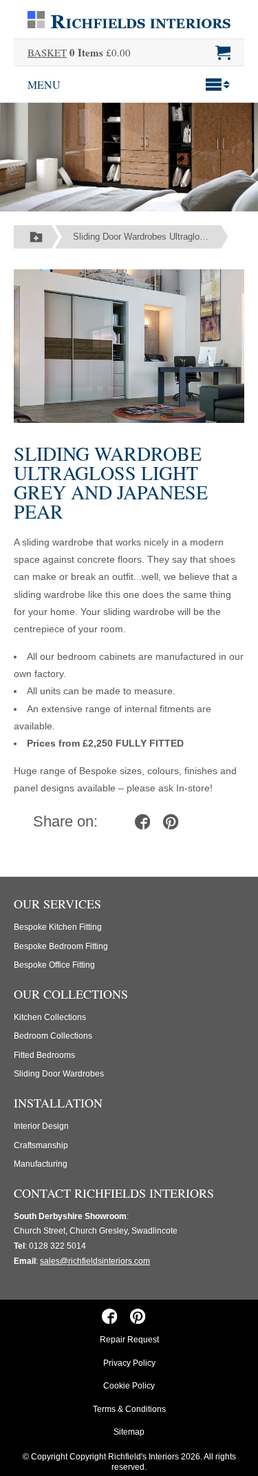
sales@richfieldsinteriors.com (95, 1261)
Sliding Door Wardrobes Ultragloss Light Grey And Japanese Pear (150, 236)
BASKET (47, 52)
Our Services (57, 903)
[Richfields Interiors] (129, 18)
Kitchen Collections (50, 1017)
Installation (58, 1102)
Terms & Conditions (129, 1409)
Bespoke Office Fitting (54, 965)
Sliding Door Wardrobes (59, 1074)
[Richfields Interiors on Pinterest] (138, 1315)
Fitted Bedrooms (44, 1055)
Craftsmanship (41, 1145)
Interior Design (41, 1126)
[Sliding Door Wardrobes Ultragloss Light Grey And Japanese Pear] (129, 345)
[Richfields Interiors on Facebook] (110, 1315)
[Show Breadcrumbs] (36, 237)
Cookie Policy (129, 1386)
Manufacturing (40, 1164)
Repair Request (129, 1339)
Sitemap (129, 1432)
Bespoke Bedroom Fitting (61, 946)
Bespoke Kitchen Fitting (58, 927)
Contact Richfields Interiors (114, 1193)
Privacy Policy (129, 1363)
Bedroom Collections (53, 1036)
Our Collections (71, 994)
